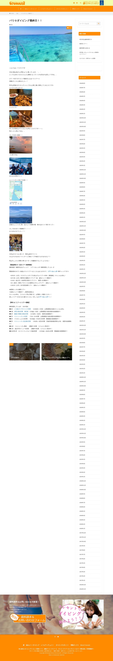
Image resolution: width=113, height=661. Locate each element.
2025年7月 (82, 139)
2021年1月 (82, 373)
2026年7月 (82, 87)
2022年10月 (82, 282)
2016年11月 (82, 589)
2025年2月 (82, 161)
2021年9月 (82, 338)
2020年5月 (82, 407)
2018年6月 (82, 507)
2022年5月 (82, 303)
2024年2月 (82, 213)
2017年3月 (82, 571)
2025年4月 (82, 152)
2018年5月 (82, 511)
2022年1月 (82, 321)
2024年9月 (82, 182)
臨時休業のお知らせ (84, 48)
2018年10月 (82, 489)
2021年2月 (82, 368)
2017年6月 (82, 558)
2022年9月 (82, 286)
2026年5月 (82, 96)
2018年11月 (82, 485)
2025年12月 (82, 118)
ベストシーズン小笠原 (20, 316)
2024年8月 (82, 187)
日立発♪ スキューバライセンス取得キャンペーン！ (89, 53)
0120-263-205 (84, 68)
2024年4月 (82, 204)
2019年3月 (82, 468)
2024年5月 (82, 200)
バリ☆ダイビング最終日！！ (27, 13)
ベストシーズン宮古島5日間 (22, 321)
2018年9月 (82, 494)
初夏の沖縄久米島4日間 (21, 314)
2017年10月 (82, 541)
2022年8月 (82, 290)
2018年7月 (82, 502)
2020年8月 (82, 394)
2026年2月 (82, 109)
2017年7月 (82, 554)
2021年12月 (82, 325)
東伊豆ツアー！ (83, 43)
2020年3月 (82, 416)
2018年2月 (82, 524)
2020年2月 (82, 420)
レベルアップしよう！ (46, 8)
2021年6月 (82, 351)
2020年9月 (82, 390)
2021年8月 (82, 342)
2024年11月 (82, 174)
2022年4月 (82, 308)
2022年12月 (82, 273)
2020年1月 (82, 424)
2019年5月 (82, 459)
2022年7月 (82, 295)
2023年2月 (82, 264)
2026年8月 (82, 83)
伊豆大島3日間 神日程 (21, 311)
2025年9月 (82, 131)
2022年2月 (82, 316)
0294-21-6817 (92, 3)
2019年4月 (82, 463)
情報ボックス (75, 8)
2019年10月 (82, 437)
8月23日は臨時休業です (85, 39)
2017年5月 (82, 563)
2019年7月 (82, 450)
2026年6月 (82, 92)
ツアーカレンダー (53, 271)
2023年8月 (82, 239)
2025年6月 (82, 143)
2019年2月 (82, 472)
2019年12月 (82, 429)
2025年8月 (82, 135)
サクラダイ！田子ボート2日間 (87, 58)
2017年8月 (82, 550)
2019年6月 (82, 455)
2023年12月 (82, 221)
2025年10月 (82, 126)
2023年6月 (82, 247)
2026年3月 (82, 105)
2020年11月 (82, 381)
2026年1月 (82, 113)
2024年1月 (82, 217)
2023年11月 (82, 226)
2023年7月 (82, 243)
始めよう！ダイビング (30, 8)
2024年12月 (82, 169)
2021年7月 (82, 347)
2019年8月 (82, 446)
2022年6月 (82, 299)
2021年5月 (82, 355)
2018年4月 (82, 515)
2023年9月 (82, 234)
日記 (17, 13)
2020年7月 (82, 398)
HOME (12, 13)
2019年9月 (82, 442)
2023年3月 (82, 260)
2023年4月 (82, 256)
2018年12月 (82, 481)
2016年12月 (82, 584)
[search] (98, 23)
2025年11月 (82, 122)
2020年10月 (82, 386)
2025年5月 (82, 148)
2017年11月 (82, 537)
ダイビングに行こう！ (62, 8)
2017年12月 (82, 532)
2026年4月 (82, 100)
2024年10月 (82, 178)
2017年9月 (82, 545)
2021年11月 (82, 329)
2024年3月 (82, 208)
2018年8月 (82, 498)
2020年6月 (82, 403)
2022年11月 (82, 277)
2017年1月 (82, 580)
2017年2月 (82, 576)
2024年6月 (82, 195)
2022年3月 (82, 312)
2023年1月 (82, 269)
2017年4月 (82, 567)
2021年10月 (82, 334)
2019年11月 (82, 433)
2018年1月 (82, 528)
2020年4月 (82, 411)
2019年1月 (82, 476)
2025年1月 (82, 165)
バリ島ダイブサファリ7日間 (22, 309)
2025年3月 (82, 156)
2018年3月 (82, 520)
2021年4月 (82, 360)
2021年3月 (82, 364)
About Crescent (87, 8)
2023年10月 (82, 230)
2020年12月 (82, 377)
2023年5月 (82, 252)
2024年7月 (82, 191)
